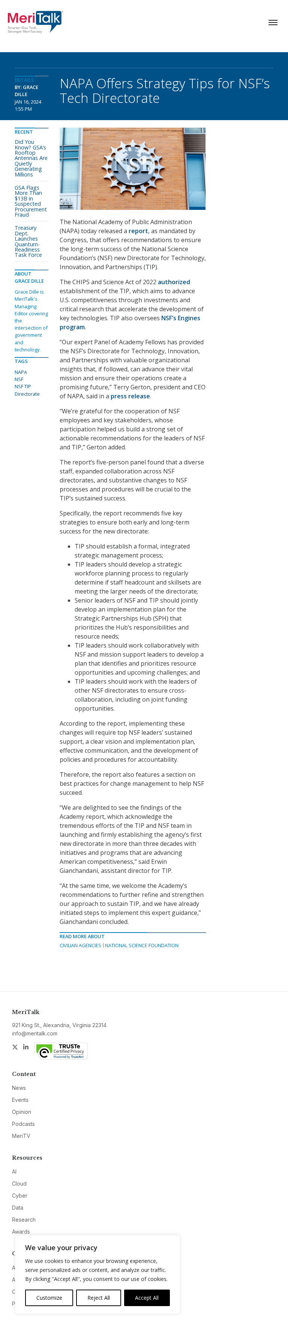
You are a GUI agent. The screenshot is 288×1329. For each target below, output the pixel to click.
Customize (49, 1297)
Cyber (19, 1195)
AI (14, 1171)
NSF (19, 379)
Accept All (147, 1297)
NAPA (21, 372)
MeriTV (21, 1136)
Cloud (19, 1183)
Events (20, 1100)
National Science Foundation (141, 945)
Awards (21, 1231)
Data (17, 1207)
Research (24, 1219)
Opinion (21, 1112)
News (19, 1088)
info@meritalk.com (34, 1033)
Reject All (98, 1297)
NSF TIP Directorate (27, 390)
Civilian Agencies (80, 945)
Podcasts (23, 1124)
